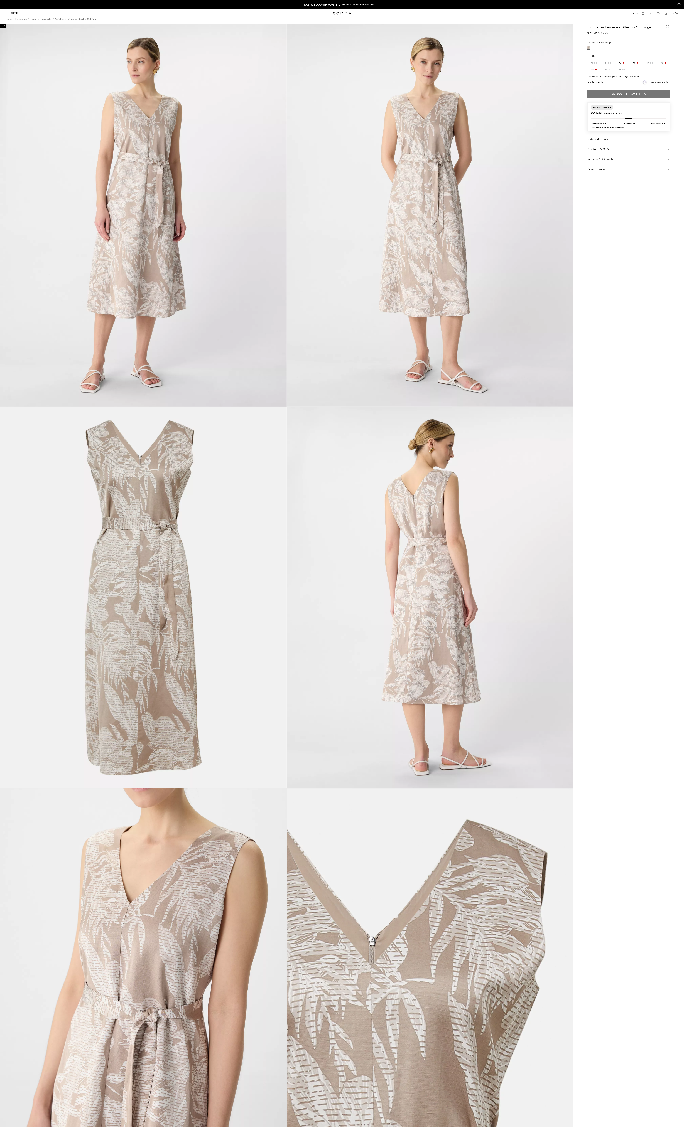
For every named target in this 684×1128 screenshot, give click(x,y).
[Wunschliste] (658, 13)
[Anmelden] (650, 13)
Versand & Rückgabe (600, 159)
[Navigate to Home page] (342, 13)
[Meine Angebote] (678, 5)
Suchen (635, 14)
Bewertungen (596, 169)
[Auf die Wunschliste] (667, 26)
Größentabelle (595, 82)
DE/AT (674, 13)
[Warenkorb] (665, 13)
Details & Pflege (597, 138)
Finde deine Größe (658, 82)
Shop (14, 13)
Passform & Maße (598, 149)
